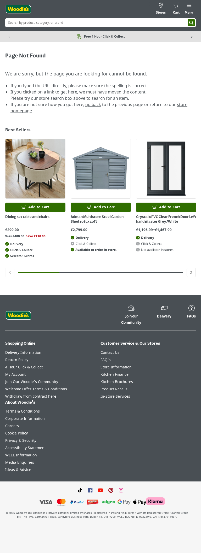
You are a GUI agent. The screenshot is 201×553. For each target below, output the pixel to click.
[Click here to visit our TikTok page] (79, 490)
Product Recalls (113, 389)
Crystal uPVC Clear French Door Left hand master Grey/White (166, 219)
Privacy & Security (20, 440)
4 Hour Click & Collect (24, 367)
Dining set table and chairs (27, 217)
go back (93, 105)
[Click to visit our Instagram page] (121, 490)
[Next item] (192, 36)
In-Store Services (115, 396)
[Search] (191, 22)
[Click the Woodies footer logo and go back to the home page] (18, 315)
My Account (15, 374)
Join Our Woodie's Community (31, 382)
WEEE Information (21, 455)
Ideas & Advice (18, 470)
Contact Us (109, 352)
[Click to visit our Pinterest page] (110, 490)
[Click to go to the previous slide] (9, 272)
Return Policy (16, 360)
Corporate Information (25, 418)
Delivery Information (23, 352)
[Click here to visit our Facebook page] (90, 490)
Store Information (116, 367)
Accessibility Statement (25, 448)
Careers (12, 426)
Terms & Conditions (22, 411)
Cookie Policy (16, 433)
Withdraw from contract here (30, 396)
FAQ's (105, 360)
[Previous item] (9, 36)
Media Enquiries (19, 462)
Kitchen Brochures (116, 382)
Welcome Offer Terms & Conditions (36, 389)
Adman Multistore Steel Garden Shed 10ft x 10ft (97, 219)
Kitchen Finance (114, 374)
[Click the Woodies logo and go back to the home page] (18, 9)
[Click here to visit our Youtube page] (100, 490)
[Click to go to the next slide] (191, 272)
